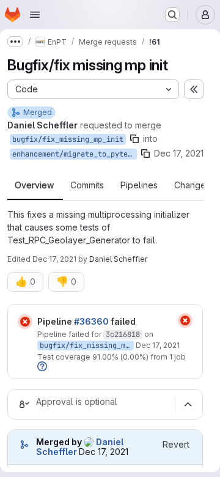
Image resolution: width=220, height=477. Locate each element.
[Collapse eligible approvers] (187, 404)
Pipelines (139, 185)
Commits (87, 185)
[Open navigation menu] (35, 14)
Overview (34, 185)
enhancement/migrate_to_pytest (74, 154)
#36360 (91, 321)
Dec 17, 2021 (179, 153)
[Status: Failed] (25, 321)
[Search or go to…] (172, 14)
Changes (192, 185)
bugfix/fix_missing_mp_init (67, 139)
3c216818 (123, 334)
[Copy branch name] (134, 138)
